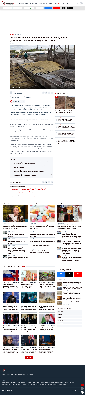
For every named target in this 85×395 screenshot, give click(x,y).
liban (30, 191)
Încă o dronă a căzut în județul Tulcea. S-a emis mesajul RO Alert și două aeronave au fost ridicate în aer (66, 142)
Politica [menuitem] (32, 3)
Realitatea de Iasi (43, 384)
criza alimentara (25, 189)
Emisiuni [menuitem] (27, 3)
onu (21, 191)
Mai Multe (29, 357)
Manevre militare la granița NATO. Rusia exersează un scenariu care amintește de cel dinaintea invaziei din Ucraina (46, 309)
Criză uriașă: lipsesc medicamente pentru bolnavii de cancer (40, 246)
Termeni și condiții (10, 374)
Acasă (12, 12)
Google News (35, 196)
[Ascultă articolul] (82, 385)
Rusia (32, 189)
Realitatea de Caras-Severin (70, 382)
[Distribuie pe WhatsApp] (49, 93)
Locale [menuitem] (50, 3)
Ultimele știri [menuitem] (21, 3)
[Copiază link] (43, 93)
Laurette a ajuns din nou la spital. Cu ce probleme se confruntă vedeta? (17, 234)
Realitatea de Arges (34, 384)
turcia (25, 191)
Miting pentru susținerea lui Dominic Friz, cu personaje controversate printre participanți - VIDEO (65, 121)
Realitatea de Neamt (31, 382)
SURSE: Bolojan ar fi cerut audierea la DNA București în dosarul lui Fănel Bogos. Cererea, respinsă (72, 259)
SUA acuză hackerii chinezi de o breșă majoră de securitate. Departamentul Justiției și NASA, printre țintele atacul (28, 309)
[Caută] (77, 3)
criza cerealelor (14, 189)
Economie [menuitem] (45, 3)
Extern (21, 12)
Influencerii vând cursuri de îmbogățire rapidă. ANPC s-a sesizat (16, 241)
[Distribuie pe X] (52, 93)
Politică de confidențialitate (20, 374)
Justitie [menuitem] (40, 3)
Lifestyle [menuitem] (63, 3)
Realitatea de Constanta (16, 384)
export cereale (14, 191)
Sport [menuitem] (68, 3)
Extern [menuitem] (59, 3)
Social (59, 138)
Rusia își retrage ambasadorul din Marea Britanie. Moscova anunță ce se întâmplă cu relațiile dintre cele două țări (32, 162)
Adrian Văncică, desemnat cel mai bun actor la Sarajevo (18, 258)
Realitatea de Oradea (59, 382)
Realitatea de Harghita (6, 384)
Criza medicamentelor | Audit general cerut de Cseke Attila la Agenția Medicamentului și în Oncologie (42, 226)
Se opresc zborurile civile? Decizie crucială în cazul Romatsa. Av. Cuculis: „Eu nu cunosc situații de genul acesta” (71, 251)
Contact (3, 374)
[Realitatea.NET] (9, 3)
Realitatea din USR (40, 382)
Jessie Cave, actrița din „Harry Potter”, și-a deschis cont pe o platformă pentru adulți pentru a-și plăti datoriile (15, 226)
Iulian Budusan (17, 93)
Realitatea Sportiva (5, 382)
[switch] (81, 3)
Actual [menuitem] (36, 3)
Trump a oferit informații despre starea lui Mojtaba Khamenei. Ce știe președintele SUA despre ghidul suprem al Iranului (10, 331)
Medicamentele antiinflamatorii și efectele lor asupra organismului (40, 251)
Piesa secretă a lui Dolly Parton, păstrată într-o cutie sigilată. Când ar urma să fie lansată (31, 166)
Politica (60, 117)
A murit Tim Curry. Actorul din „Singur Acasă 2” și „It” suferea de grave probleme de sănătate (28, 330)
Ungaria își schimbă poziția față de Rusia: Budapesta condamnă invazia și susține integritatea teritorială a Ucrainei (46, 331)
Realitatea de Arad (26, 384)
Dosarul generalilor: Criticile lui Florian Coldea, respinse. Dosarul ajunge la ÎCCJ (71, 243)
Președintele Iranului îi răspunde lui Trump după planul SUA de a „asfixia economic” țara (46, 352)
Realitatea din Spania (62, 384)
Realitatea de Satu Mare (52, 384)
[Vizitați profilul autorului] (11, 92)
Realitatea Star (13, 382)
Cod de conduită (30, 374)
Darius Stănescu (33, 282)
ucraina (38, 189)
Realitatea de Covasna (49, 382)
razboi (43, 189)
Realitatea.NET (16, 282)
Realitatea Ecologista (22, 382)
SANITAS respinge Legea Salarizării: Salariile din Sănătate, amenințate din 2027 (42, 240)
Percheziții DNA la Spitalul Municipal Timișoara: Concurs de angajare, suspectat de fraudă (42, 234)
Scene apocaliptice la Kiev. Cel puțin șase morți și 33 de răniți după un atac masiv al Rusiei (66, 135)
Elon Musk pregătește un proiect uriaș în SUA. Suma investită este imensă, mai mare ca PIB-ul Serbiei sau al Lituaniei (33, 174)
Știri (16, 12)
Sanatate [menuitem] (55, 3)
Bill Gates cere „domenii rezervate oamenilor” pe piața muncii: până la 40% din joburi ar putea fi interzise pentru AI (10, 353)
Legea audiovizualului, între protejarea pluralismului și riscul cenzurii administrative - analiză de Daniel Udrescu (66, 128)
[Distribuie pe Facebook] (46, 93)
